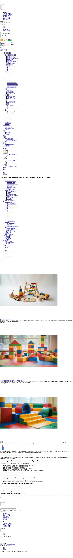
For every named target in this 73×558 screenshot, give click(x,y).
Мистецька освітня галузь (12, 208)
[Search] (11, 42)
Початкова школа (8, 202)
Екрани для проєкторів (11, 187)
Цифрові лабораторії (9, 234)
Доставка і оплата (6, 17)
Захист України (8, 233)
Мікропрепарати (10, 211)
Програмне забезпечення (10, 200)
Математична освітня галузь (12, 205)
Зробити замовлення (4, 49)
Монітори (9, 192)
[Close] (3, 4)
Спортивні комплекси (9, 242)
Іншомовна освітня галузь (12, 204)
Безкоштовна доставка (7, 13)
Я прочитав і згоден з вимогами (11, 510)
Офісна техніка (8, 196)
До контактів (2, 23)
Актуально (5, 148)
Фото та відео (7, 239)
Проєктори (9, 186)
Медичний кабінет (6, 257)
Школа (4, 172)
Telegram (4, 549)
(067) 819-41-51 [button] (3, 544)
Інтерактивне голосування (12, 184)
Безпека (4, 254)
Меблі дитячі (7, 243)
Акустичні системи (11, 189)
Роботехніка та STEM (7, 235)
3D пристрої (7, 236)
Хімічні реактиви (10, 230)
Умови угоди (5, 19)
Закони (4, 169)
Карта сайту (5, 518)
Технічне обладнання (7, 180)
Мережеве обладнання (11, 194)
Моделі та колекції (10, 223)
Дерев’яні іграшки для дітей (5, 319)
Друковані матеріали (11, 213)
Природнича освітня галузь (12, 206)
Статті (4, 168)
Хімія (4, 173)
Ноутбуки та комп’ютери (12, 191)
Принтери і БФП (10, 197)
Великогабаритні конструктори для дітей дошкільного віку (11, 380)
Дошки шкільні (8, 245)
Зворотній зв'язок (6, 517)
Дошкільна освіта (6, 240)
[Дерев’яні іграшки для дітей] (28, 318)
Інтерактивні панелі (11, 183)
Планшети (9, 193)
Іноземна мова (8, 232)
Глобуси (8, 225)
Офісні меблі (7, 247)
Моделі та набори (10, 216)
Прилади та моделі (11, 228)
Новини (4, 167)
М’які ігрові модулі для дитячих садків (7, 441)
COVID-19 (7, 256)
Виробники (5, 519)
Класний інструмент (11, 215)
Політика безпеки (6, 18)
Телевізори (9, 188)
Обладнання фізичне (11, 220)
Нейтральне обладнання (9, 250)
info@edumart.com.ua (11, 544)
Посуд (6, 253)
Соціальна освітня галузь (12, 207)
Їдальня (4, 249)
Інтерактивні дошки (11, 182)
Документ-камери (10, 185)
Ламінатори (9, 199)
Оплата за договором (7, 15)
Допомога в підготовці (7, 14)
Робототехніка (8, 238)
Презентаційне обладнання (10, 181)
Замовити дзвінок (10, 44)
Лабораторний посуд (11, 229)
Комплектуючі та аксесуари (12, 195)
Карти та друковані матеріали (13, 226)
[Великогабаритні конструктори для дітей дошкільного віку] (28, 379)
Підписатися (14, 509)
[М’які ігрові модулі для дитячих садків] (28, 440)
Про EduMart (5, 16)
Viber (4, 547)
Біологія (6, 209)
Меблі (4, 244)
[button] (36, 3)
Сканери (9, 198)
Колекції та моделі (10, 212)
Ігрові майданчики (8, 241)
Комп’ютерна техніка (9, 190)
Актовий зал (7, 246)
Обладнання (9, 210)
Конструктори (8, 237)
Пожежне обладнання (9, 255)
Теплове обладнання (9, 251)
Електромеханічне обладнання (11, 252)
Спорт (4, 248)
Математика (7, 214)
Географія (7, 222)
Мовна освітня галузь (11, 203)
